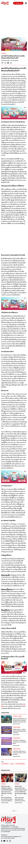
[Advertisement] (14, 21)
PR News (4, 53)
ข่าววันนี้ (15, 716)
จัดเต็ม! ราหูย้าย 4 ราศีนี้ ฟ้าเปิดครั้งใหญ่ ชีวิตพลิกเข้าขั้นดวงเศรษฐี (19, 731)
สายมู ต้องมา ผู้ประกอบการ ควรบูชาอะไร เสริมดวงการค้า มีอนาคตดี (19, 752)
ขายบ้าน (12, 763)
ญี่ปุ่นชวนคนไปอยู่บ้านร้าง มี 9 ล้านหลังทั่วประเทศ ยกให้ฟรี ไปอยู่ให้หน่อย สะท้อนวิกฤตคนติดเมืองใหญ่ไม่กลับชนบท (20, 721)
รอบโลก (19, 716)
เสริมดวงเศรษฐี (16, 727)
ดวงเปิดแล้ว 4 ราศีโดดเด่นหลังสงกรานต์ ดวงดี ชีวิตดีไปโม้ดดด (19, 741)
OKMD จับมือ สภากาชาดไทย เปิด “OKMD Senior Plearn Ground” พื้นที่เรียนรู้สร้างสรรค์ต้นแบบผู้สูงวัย (21, 790)
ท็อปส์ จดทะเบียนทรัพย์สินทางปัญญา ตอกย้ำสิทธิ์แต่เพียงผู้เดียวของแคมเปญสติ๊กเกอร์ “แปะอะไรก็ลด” (6, 790)
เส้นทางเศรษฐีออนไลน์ (20, 763)
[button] (11, 810)
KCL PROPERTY (5, 763)
